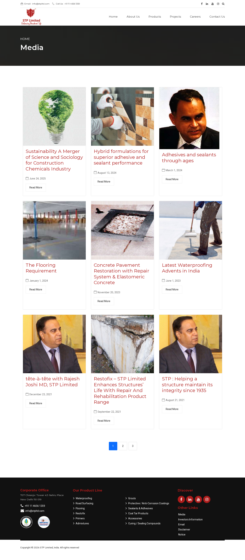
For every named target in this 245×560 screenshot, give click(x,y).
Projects (175, 16)
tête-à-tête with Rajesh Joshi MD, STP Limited (53, 382)
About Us (133, 16)
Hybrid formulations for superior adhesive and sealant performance (121, 157)
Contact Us (217, 16)
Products (155, 16)
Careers (195, 16)
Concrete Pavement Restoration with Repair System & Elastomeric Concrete (121, 274)
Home (113, 16)
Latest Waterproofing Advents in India (187, 268)
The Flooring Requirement (41, 268)
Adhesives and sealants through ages (189, 157)
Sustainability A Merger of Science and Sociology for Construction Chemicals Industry (54, 160)
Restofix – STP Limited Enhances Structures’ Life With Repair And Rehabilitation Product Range (120, 390)
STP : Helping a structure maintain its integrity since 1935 (187, 384)
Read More (35, 187)
